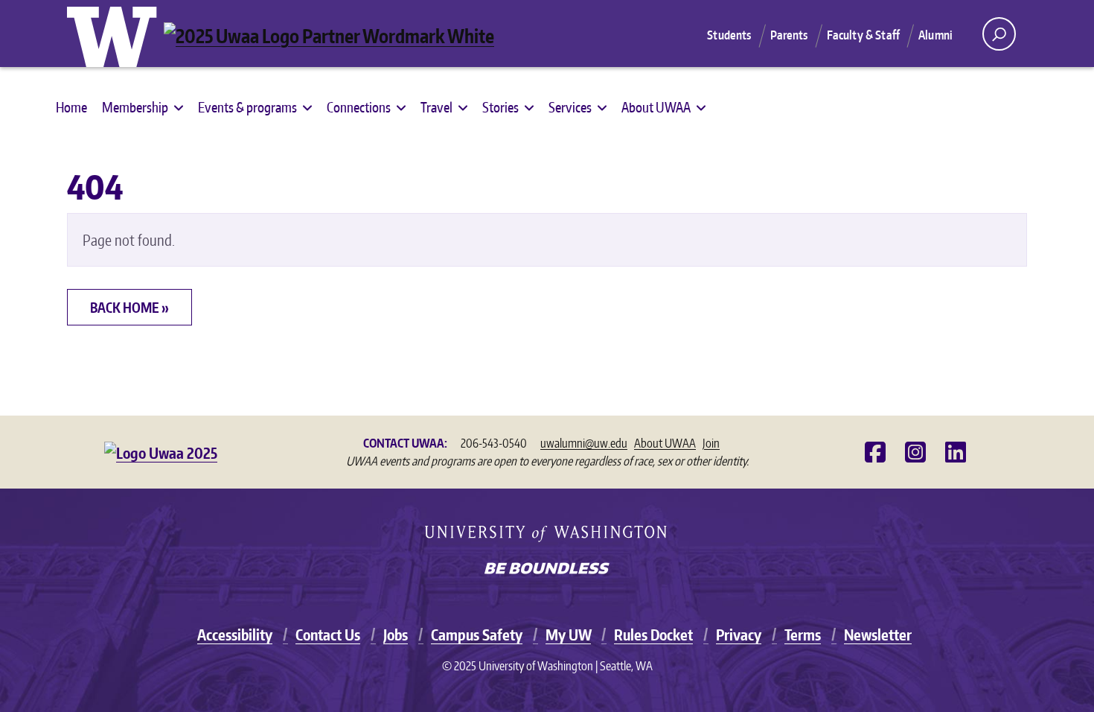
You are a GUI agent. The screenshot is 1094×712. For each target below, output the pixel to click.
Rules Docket (653, 634)
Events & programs (247, 106)
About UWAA (656, 106)
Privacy (738, 634)
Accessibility (234, 634)
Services (570, 106)
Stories (500, 106)
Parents (789, 35)
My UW (568, 634)
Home (71, 106)
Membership (135, 106)
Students (729, 35)
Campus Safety (476, 634)
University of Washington (115, 33)
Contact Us (327, 634)
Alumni (935, 35)
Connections (359, 106)
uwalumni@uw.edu (583, 443)
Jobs (395, 634)
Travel (436, 106)
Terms (802, 634)
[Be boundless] (547, 570)
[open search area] (999, 34)
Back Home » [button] (129, 307)
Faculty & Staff (863, 35)
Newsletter (878, 634)
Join (711, 443)
